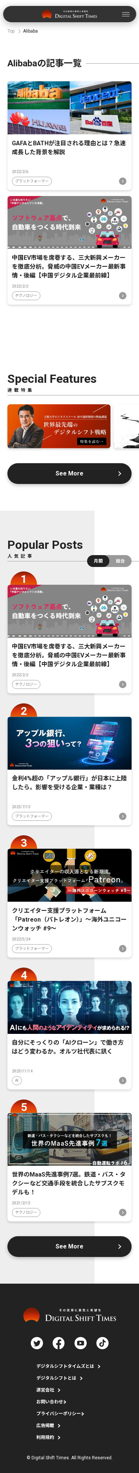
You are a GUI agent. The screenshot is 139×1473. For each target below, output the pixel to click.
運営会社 (45, 1390)
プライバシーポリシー (58, 1413)
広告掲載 (45, 1425)
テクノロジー (26, 295)
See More (69, 473)
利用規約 (45, 1437)
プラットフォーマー (32, 181)
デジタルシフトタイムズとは (65, 1366)
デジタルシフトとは (56, 1378)
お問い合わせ (49, 1402)
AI (17, 1080)
